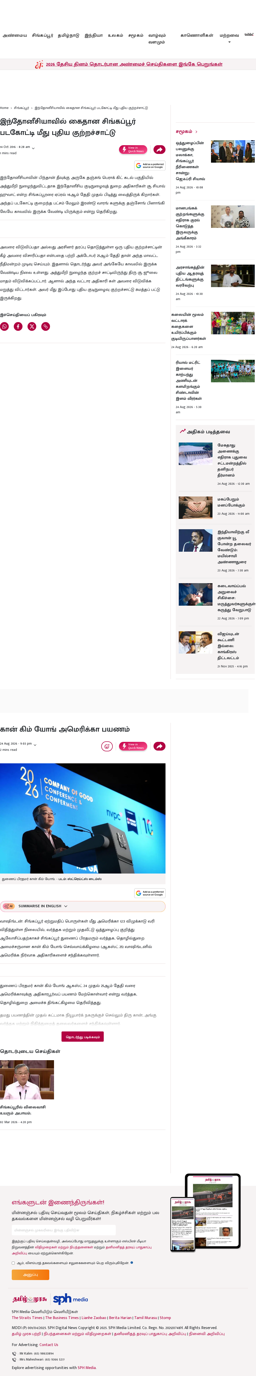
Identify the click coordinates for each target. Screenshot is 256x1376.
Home (4, 108)
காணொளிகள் (197, 35)
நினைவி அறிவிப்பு (207, 1334)
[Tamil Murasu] (30, 1299)
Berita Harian (120, 1318)
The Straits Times (27, 1318)
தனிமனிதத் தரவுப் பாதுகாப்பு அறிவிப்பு (150, 1334)
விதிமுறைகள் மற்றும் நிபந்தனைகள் (64, 1247)
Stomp (165, 1318)
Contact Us (49, 1345)
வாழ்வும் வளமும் (157, 39)
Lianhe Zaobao (94, 1318)
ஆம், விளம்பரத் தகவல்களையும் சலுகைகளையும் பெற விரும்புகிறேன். (75, 1263)
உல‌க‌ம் (115, 35)
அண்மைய (14, 35)
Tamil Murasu (145, 1318)
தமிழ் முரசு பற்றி (26, 1334)
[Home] (70, 1299)
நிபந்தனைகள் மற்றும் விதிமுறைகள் (77, 1334)
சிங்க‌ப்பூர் (42, 35)
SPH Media (87, 1368)
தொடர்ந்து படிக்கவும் (83, 1037)
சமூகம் (136, 35)
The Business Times (62, 1318)
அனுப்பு (30, 1274)
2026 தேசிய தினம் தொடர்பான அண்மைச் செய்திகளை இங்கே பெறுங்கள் (134, 64)
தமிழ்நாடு (69, 35)
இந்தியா (93, 35)
